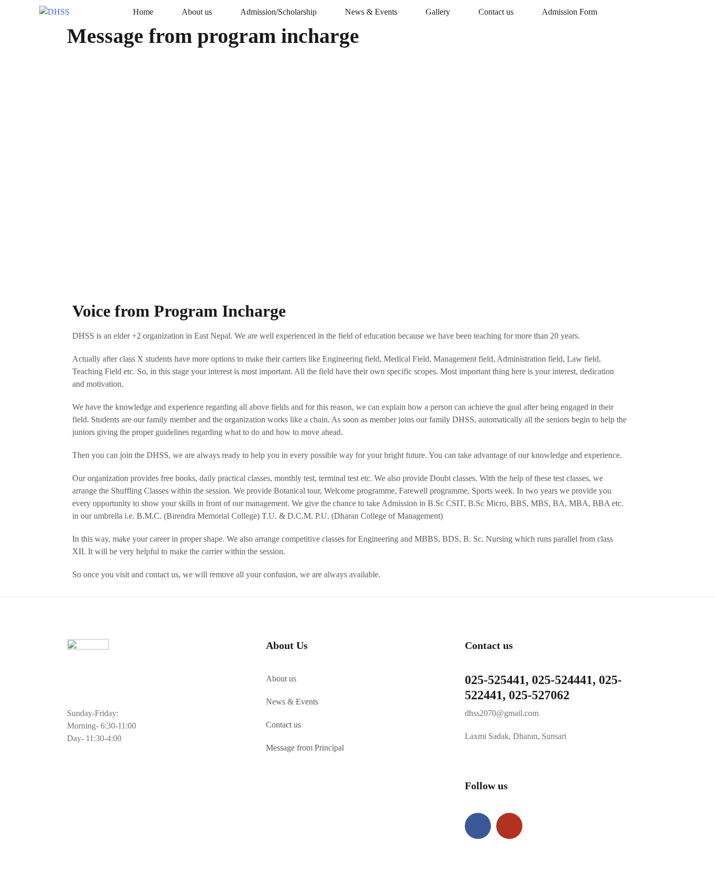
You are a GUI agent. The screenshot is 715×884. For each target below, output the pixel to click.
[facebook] (478, 826)
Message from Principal (305, 747)
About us (197, 11)
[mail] (509, 826)
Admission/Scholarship (278, 11)
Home (143, 11)
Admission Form (569, 11)
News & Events (371, 11)
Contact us (495, 11)
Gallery (438, 11)
